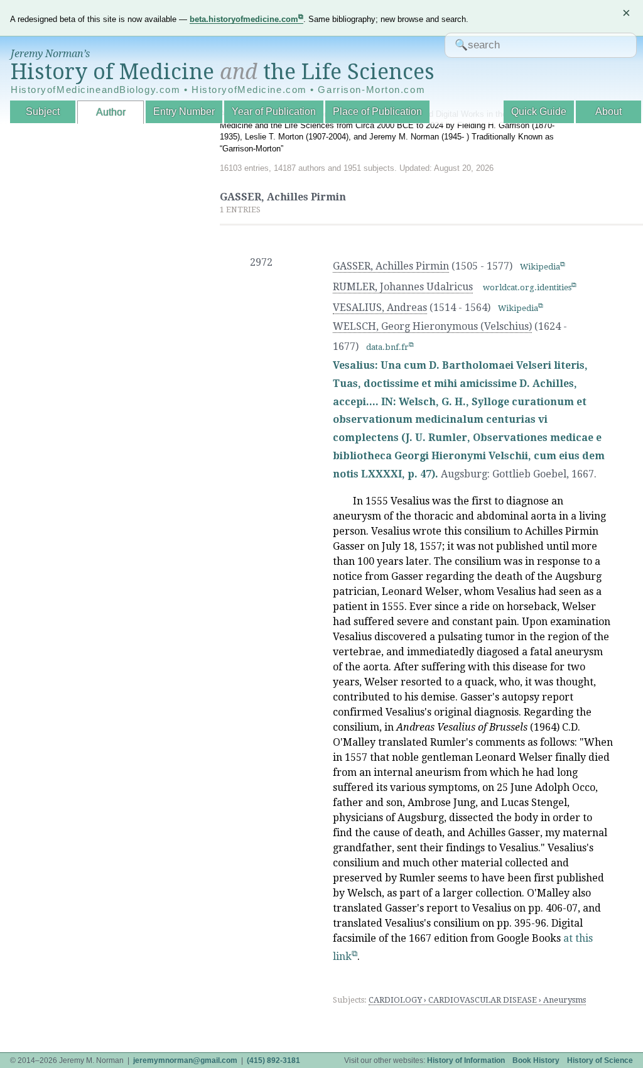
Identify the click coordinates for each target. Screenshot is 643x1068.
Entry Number (184, 111)
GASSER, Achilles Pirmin (391, 266)
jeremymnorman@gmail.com (185, 1060)
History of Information (466, 1060)
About (608, 111)
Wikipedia (540, 266)
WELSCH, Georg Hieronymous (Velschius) (432, 326)
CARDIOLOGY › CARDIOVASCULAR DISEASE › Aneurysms (477, 1000)
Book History (535, 1060)
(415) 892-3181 (273, 1060)
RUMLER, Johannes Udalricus (403, 287)
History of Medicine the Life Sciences (223, 71)
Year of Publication (274, 111)
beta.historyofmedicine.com (244, 19)
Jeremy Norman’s (50, 54)
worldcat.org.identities (527, 287)
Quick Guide (538, 111)
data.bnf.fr (387, 347)
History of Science (600, 1060)
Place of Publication (377, 111)
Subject (43, 111)
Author (111, 112)
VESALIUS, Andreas (380, 307)
